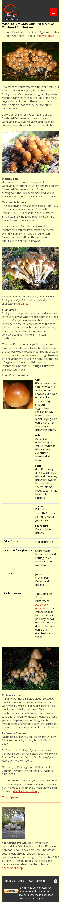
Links (20, 881)
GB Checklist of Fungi (26, 791)
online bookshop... (13, 868)
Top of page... (11, 797)
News (29, 881)
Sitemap (41, 881)
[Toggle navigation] (53, 12)
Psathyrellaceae (45, 36)
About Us (9, 881)
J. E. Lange (22, 303)
